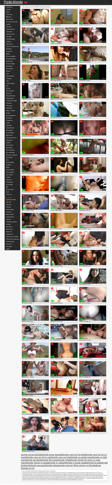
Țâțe (7, 81)
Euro (7, 160)
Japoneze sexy (10, 34)
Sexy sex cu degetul (11, 155)
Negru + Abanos (10, 110)
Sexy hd (8, 9)
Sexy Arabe (9, 157)
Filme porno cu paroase (12, 239)
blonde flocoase (49, 460)
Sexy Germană (10, 76)
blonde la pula (94, 462)
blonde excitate (33, 460)
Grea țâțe (8, 26)
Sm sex (8, 88)
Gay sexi (8, 219)
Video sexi (9, 231)
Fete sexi (8, 244)
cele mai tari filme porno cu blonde (78, 465)
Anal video (9, 36)
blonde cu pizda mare (81, 457)
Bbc (7, 187)
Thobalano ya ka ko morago (11, 223)
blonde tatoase (53, 465)
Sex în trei (9, 93)
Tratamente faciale (11, 100)
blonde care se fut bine (73, 454)
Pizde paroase (10, 217)
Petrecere (9, 194)
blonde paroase (37, 465)
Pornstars (9, 103)
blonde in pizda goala (76, 462)
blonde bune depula (52, 454)
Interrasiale (9, 66)
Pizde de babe (10, 209)
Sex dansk (9, 246)
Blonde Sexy (9, 61)
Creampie (8, 78)
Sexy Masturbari (10, 39)
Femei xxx (9, 212)
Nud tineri (8, 179)
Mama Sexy (9, 135)
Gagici (8, 249)
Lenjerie (8, 177)
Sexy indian (9, 147)
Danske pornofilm (11, 199)
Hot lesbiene (9, 68)
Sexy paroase (10, 98)
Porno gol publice (11, 56)
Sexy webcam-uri (10, 115)
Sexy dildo (9, 125)
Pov (7, 86)
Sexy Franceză (10, 128)
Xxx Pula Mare (10, 133)
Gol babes (9, 49)
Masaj (7, 167)
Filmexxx (8, 207)
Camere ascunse (10, 59)
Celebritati (9, 108)
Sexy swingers (10, 172)
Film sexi (8, 202)
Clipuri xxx (9, 204)
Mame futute (9, 214)
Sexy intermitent (10, 96)
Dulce (7, 12)
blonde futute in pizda (37, 462)
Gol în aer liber (10, 170)
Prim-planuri (9, 130)
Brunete (8, 71)
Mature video (9, 19)
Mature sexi (9, 229)
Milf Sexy (8, 17)
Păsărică (8, 41)
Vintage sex (9, 120)
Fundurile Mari (10, 162)
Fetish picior (9, 182)
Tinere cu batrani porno (12, 46)
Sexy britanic (9, 145)
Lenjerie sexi (9, 234)
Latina (8, 123)
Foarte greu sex (10, 29)
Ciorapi (8, 113)
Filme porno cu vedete (12, 236)
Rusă (7, 192)
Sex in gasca (9, 174)
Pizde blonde (13, 2)
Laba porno (9, 31)
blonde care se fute (60, 457)
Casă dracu (9, 7)
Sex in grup (9, 105)
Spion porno (9, 44)
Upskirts (8, 142)
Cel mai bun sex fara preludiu (11, 23)
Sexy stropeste (10, 150)
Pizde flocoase (10, 241)
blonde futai (64, 460)
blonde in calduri (56, 462)
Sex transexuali (10, 152)
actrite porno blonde (31, 454)
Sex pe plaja (9, 184)
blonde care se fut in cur (38, 457)
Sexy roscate (9, 189)
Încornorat (9, 118)
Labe (7, 73)
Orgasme (8, 165)
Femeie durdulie (10, 63)
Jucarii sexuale (10, 83)
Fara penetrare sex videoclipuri (11, 139)
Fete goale (9, 226)
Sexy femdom (10, 91)
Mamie (8, 54)
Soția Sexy (9, 51)
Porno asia (9, 14)
